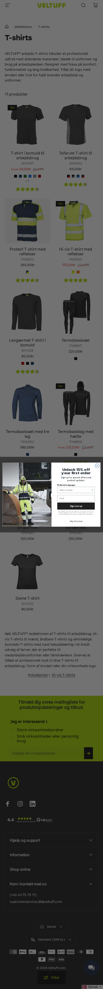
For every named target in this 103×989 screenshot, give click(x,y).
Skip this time (75, 521)
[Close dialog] (97, 466)
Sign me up (76, 506)
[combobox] (75, 490)
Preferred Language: (66, 485)
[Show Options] (92, 490)
